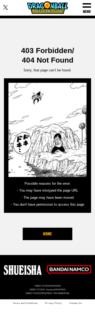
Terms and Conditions (25, 303)
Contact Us (75, 303)
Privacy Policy (53, 303)
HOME (47, 233)
